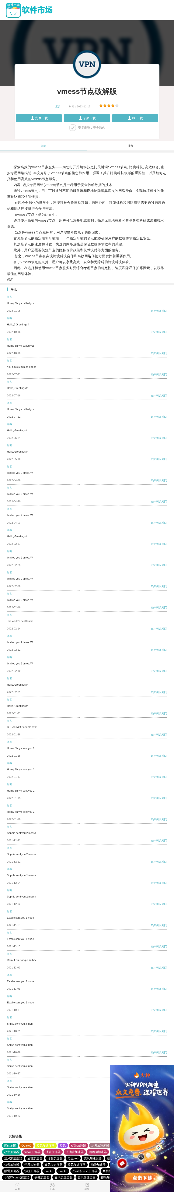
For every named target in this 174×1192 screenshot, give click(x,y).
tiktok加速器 (32, 1152)
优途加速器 (78, 1145)
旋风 (63, 1145)
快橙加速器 (11, 1164)
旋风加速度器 (46, 1145)
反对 (161, 310)
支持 (153, 310)
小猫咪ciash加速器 (85, 1171)
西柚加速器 (110, 1171)
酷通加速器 (11, 1171)
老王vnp (73, 1158)
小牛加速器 (11, 1152)
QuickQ (26, 1145)
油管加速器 (53, 1152)
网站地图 (10, 1145)
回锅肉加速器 (98, 1152)
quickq (49, 1171)
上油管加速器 (75, 1152)
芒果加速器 (31, 1164)
